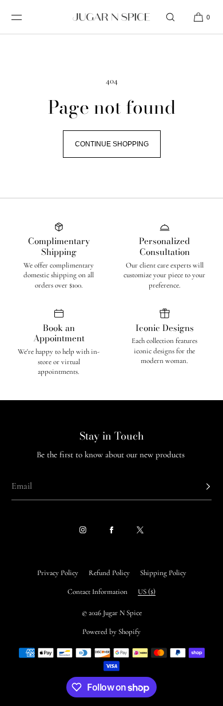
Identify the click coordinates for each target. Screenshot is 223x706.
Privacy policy (57, 572)
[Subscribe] (197, 486)
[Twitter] (140, 530)
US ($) (147, 591)
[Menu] (25, 17)
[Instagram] (82, 530)
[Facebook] (111, 530)
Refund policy (109, 572)
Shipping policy (163, 572)
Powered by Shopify (111, 631)
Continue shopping (112, 144)
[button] (170, 17)
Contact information (97, 591)
